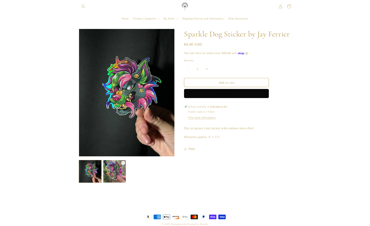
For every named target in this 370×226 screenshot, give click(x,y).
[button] (83, 6)
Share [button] (191, 148)
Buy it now (226, 93)
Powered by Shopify (197, 224)
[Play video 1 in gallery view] (114, 171)
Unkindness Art (179, 224)
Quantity (189, 60)
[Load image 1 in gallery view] (90, 171)
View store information (202, 117)
